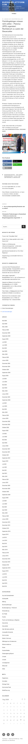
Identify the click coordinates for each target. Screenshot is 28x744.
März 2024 (4, 391)
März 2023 (4, 412)
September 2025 (6, 336)
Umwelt (4, 656)
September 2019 (6, 531)
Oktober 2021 (5, 455)
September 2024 (6, 372)
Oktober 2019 (5, 528)
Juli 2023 (4, 403)
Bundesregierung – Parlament (9, 607)
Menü (14, 13)
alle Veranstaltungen (7, 311)
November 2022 (6, 424)
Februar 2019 (5, 552)
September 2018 (6, 568)
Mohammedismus (6, 644)
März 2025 (4, 354)
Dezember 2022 (6, 421)
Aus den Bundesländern (8, 595)
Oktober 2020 (5, 491)
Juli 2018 (4, 574)
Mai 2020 (4, 507)
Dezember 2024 (6, 363)
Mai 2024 (4, 384)
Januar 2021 (5, 482)
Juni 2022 (4, 436)
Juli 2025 (4, 342)
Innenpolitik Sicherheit (7, 632)
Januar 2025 (5, 360)
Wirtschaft (4, 665)
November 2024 (6, 366)
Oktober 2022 (5, 427)
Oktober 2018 (5, 565)
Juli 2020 (4, 500)
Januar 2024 (5, 394)
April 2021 (4, 473)
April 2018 (4, 583)
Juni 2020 (4, 504)
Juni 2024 (4, 381)
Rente (3, 647)
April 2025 (4, 351)
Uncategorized (5, 662)
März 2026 (4, 326)
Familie (4, 617)
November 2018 (6, 562)
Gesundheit (5, 626)
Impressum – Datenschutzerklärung (10, 738)
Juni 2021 (4, 467)
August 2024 (5, 375)
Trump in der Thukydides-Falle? (10, 236)
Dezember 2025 (6, 333)
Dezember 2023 (6, 397)
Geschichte (5, 623)
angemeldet (10, 186)
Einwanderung (8, 176)
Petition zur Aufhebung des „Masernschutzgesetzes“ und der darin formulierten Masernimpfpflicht (11, 246)
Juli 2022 (4, 433)
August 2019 (5, 534)
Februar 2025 (5, 357)
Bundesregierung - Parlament (13, 174)
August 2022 (5, 430)
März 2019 (4, 549)
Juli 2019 (4, 537)
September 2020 (6, 494)
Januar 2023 (5, 418)
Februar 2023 (5, 415)
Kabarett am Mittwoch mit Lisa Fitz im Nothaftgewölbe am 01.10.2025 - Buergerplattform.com (11, 284)
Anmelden (4, 681)
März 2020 (4, 513)
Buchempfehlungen (7, 604)
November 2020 (6, 488)
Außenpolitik (5, 598)
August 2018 (5, 571)
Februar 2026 (5, 330)
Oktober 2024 (5, 369)
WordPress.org (6, 690)
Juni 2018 (4, 577)
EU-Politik (4, 614)
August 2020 (5, 497)
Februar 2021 (5, 479)
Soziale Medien (6, 650)
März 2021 (4, 476)
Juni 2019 (4, 540)
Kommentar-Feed (6, 687)
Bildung (4, 601)
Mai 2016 (4, 586)
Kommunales (5, 635)
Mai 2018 (4, 580)
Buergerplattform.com (13, 3)
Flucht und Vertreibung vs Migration (10, 620)
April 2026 (4, 323)
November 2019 (6, 525)
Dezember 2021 (6, 449)
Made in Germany (6, 638)
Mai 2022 (4, 439)
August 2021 (5, 461)
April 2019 (4, 546)
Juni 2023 (4, 406)
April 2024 (4, 388)
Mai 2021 (4, 470)
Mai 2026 (4, 320)
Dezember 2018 (6, 558)
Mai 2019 (4, 543)
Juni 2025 (4, 345)
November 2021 (6, 452)
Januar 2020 (5, 519)
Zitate (3, 669)
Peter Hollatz (18, 19)
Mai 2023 (4, 409)
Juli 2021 (4, 464)
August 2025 (5, 339)
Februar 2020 (5, 516)
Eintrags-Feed (5, 684)
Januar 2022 (5, 446)
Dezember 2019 (6, 522)
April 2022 (4, 442)
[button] (7, 161)
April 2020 (4, 510)
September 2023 (6, 400)
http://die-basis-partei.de (8, 629)
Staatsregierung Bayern (8, 653)
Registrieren (5, 678)
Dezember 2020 (6, 485)
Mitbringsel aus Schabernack (9, 641)
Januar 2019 (5, 555)
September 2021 (6, 458)
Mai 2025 (4, 348)
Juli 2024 (4, 378)
